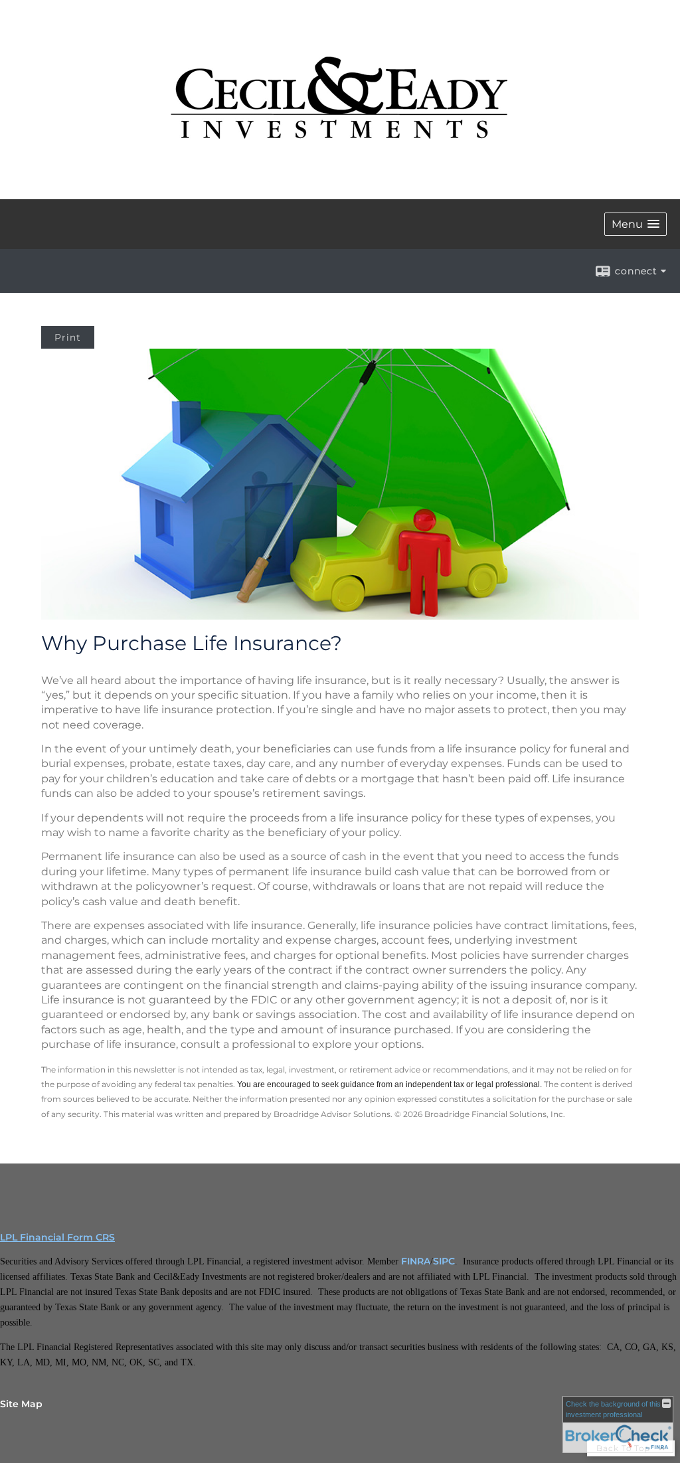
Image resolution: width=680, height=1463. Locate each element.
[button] (635, 224)
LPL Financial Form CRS (57, 1237)
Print (67, 337)
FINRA (415, 1261)
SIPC (444, 1261)
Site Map (21, 1404)
